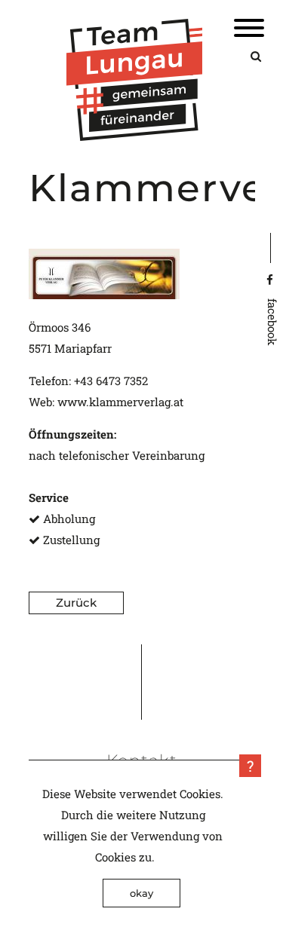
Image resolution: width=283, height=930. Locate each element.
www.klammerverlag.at (120, 401)
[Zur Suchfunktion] (256, 55)
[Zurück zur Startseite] (134, 136)
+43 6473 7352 (111, 380)
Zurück (76, 602)
